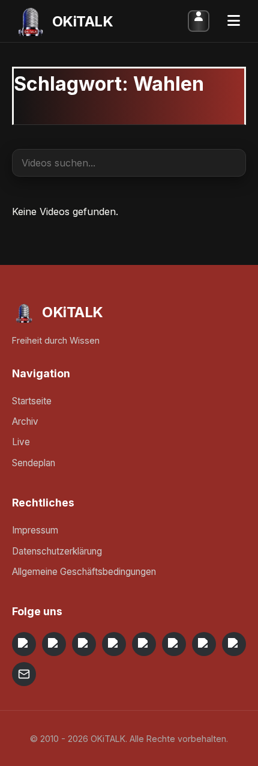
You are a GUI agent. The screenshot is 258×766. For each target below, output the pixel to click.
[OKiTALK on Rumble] (204, 644)
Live (21, 442)
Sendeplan (33, 463)
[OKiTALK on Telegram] (24, 644)
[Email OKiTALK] (24, 674)
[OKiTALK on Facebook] (54, 644)
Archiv (25, 421)
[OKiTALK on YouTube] (174, 644)
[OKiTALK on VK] (114, 644)
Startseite (32, 401)
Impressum (35, 530)
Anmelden (198, 21)
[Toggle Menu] (233, 21)
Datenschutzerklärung (57, 551)
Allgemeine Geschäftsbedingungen (84, 571)
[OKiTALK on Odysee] (84, 644)
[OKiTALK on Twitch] (144, 644)
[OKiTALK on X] (234, 644)
